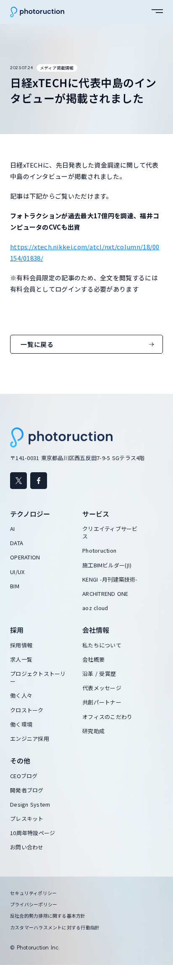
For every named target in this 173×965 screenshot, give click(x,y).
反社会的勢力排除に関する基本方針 (48, 916)
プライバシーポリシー (33, 904)
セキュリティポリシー (33, 893)
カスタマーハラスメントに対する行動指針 (55, 927)
